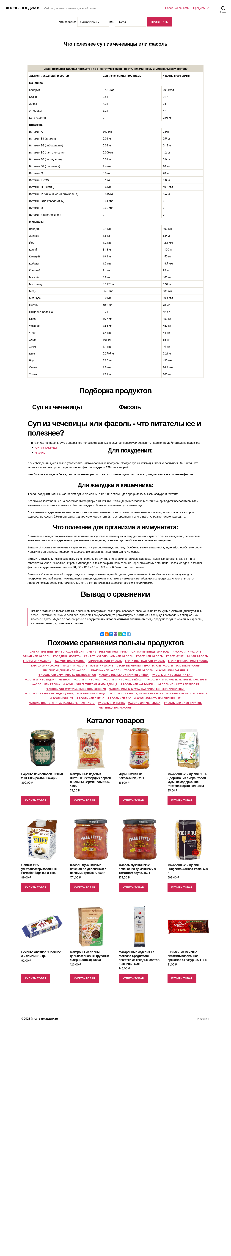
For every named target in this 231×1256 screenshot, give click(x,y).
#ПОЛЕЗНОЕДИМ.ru (23, 8)
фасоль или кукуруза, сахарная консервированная (147, 689)
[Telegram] (129, 634)
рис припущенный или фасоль (64, 670)
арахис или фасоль (187, 651)
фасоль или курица (91, 693)
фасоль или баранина (172, 670)
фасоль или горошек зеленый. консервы (177, 679)
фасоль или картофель (138, 684)
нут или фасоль (101, 665)
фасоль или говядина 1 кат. (172, 675)
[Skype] (124, 634)
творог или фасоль (138, 670)
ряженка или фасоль (106, 670)
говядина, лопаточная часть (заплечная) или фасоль (93, 656)
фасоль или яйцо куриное (183, 703)
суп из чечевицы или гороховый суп (57, 651)
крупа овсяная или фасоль (145, 661)
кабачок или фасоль (70, 661)
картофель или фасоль (105, 661)
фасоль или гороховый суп (123, 679)
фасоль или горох (86, 679)
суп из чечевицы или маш (151, 651)
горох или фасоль (149, 656)
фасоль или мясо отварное (186, 693)
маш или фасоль (75, 665)
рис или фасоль (188, 665)
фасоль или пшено (90, 698)
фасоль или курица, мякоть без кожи (136, 693)
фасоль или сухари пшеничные (157, 698)
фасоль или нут (61, 698)
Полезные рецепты (177, 8)
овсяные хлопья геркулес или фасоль (145, 665)
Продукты (199, 8)
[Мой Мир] (111, 634)
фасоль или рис (119, 698)
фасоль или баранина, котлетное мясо (67, 675)
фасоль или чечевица (144, 703)
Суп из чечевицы (46, 447)
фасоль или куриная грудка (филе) (49, 693)
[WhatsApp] (120, 634)
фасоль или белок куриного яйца (124, 675)
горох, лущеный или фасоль (187, 656)
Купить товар (35, 800)
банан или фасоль (36, 656)
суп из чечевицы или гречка (107, 651)
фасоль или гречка (46, 684)
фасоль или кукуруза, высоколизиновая (76, 689)
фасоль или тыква (111, 703)
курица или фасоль (45, 665)
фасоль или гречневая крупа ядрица (90, 684)
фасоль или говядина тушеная (47, 679)
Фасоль (40, 452)
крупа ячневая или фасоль (188, 661)
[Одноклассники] (107, 634)
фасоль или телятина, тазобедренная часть (62, 703)
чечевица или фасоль (115, 707)
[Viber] (115, 634)
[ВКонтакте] (102, 634)
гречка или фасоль (37, 661)
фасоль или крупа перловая (178, 684)
